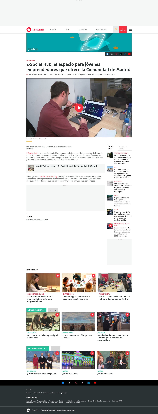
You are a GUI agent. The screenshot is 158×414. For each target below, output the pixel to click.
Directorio (62, 401)
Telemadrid (36, 393)
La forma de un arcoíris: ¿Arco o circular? (78, 321)
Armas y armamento (121, 153)
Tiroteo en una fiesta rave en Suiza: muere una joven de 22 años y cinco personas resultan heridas (110, 212)
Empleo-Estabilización (95, 401)
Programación (101, 29)
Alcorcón (101, 333)
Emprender (30, 60)
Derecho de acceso (80, 401)
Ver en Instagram (76, 383)
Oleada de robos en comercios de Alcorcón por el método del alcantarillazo (113, 321)
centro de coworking (48, 177)
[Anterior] (50, 310)
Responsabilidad (42, 401)
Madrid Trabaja (104, 294)
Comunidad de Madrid (41, 220)
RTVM (28, 389)
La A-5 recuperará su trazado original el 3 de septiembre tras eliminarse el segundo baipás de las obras (110, 169)
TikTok (120, 54)
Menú (130, 29)
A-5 (115, 167)
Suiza (116, 209)
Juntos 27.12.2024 (113, 360)
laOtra (52, 393)
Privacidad (46, 402)
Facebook (107, 54)
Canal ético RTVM (117, 401)
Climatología (67, 333)
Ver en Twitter (69, 383)
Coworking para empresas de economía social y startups (79, 282)
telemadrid (32, 410)
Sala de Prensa (31, 401)
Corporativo (32, 398)
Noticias (53, 29)
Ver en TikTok (82, 383)
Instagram (116, 54)
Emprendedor (68, 294)
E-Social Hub (31, 153)
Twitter (112, 54)
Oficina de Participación (33, 402)
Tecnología (31, 333)
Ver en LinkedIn (88, 383)
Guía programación (62, 393)
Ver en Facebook (63, 383)
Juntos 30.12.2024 (78, 360)
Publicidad (70, 401)
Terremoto (118, 181)
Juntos (65, 371)
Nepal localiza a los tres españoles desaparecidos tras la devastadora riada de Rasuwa (110, 198)
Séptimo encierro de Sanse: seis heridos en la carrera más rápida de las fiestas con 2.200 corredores (110, 226)
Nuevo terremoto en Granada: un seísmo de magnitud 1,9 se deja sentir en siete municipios (110, 183)
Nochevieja (31, 371)
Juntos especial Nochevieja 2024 (43, 360)
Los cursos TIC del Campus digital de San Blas (42, 336)
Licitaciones (106, 401)
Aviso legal (53, 402)
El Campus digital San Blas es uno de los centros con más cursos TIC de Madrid (43, 321)
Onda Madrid (82, 29)
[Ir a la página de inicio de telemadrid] (35, 29)
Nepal (116, 195)
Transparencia (53, 401)
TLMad (67, 29)
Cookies (61, 402)
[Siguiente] (55, 310)
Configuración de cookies (72, 402)
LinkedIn (125, 54)
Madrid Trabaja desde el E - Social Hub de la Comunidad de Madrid (31, 168)
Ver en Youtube (95, 383)
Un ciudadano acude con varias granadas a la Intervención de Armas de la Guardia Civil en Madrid (110, 155)
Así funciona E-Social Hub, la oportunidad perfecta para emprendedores (43, 282)
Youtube (129, 54)
